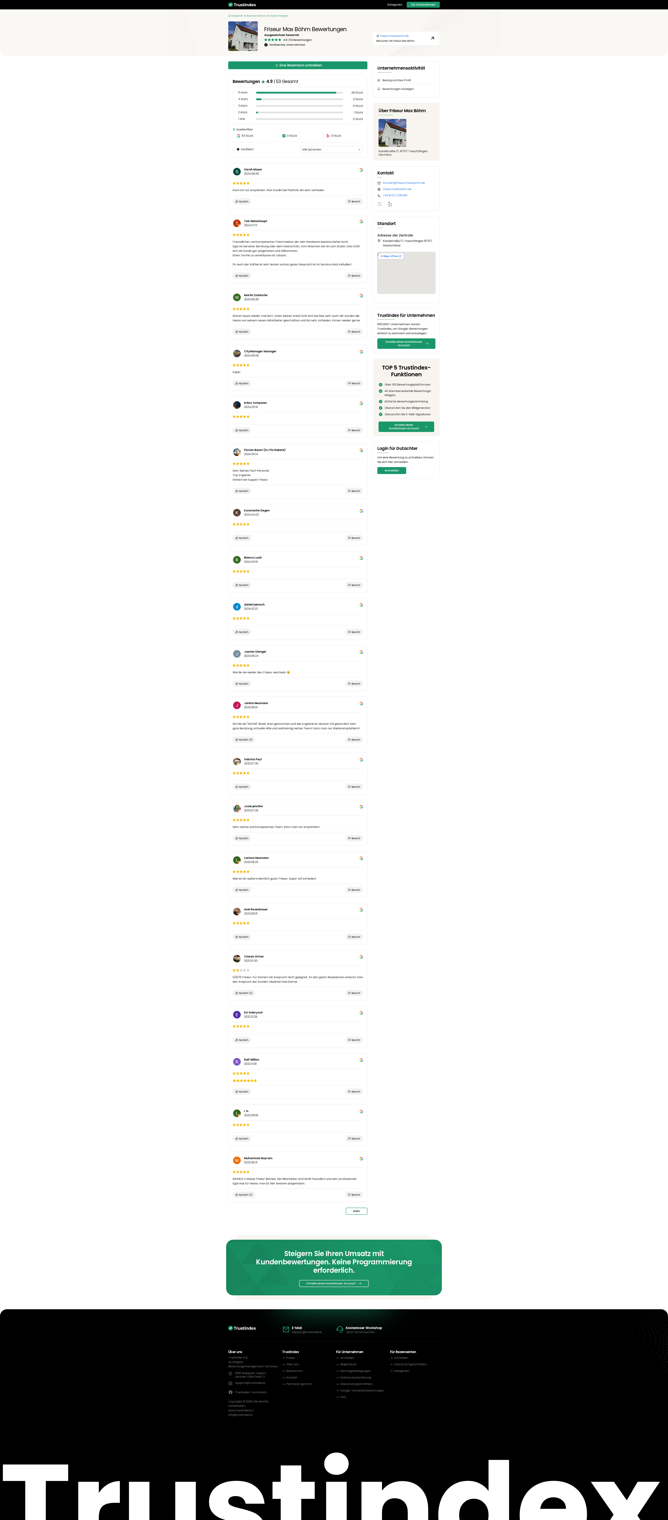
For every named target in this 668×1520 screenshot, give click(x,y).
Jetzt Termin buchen (360, 1332)
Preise (290, 1358)
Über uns (292, 1364)
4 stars (243, 99)
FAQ (343, 1397)
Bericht (355, 201)
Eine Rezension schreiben (301, 65)
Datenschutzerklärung (355, 1377)
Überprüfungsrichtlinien (356, 1384)
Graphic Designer (278, 15)
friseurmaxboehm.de (397, 189)
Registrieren (348, 1364)
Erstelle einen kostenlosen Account (404, 343)
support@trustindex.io (307, 1332)
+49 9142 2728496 (395, 195)
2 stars (242, 112)
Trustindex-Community (251, 1392)
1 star (241, 119)
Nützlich (243, 201)
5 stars (243, 92)
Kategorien (394, 4)
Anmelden (392, 470)
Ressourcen (294, 1371)
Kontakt (291, 1377)
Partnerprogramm (299, 1384)
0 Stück (292, 136)
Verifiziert (247, 149)
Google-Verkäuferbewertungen (362, 1391)
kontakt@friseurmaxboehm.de (404, 183)
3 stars (242, 105)
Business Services (256, 15)
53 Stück (247, 136)
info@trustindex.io (240, 1415)
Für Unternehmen (423, 5)
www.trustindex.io (240, 1410)
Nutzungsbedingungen (355, 1371)
